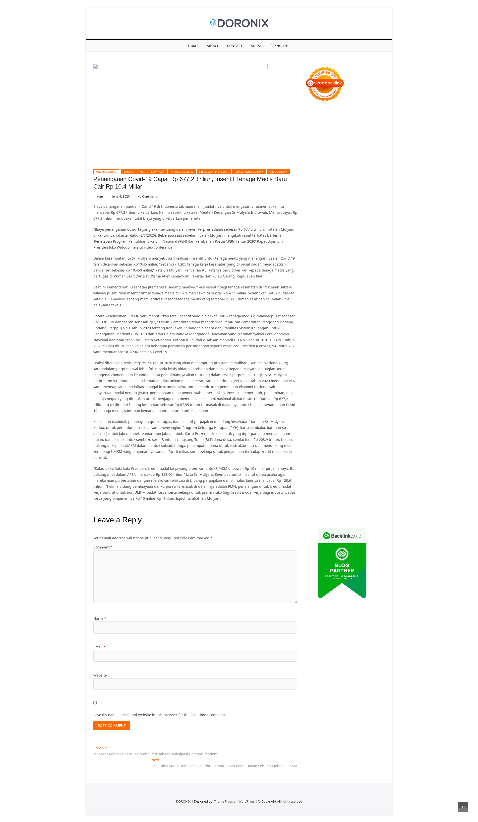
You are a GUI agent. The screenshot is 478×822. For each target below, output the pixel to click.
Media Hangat (316, 515)
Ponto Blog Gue (362, 281)
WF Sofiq (340, 228)
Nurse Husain (326, 216)
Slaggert (324, 198)
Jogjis (309, 192)
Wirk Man (342, 365)
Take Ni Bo (368, 138)
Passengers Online (354, 150)
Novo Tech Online (326, 222)
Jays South (323, 192)
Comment (103, 547)
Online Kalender (367, 287)
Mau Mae (312, 365)
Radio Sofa (360, 371)
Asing (353, 443)
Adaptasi (322, 437)
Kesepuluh (331, 491)
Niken (372, 365)
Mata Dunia (325, 359)
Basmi (310, 449)
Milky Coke (344, 311)
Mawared (341, 293)
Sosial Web (335, 413)
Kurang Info (353, 401)
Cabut (364, 455)
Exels (373, 240)
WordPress (247, 801)
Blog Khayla (314, 395)
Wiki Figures (335, 132)
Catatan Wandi (367, 383)
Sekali (369, 485)
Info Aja (324, 431)
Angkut (342, 443)
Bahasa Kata (339, 515)
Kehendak (313, 491)
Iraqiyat (329, 276)
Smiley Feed (364, 246)
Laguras (361, 240)
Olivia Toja (332, 180)
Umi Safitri (361, 425)
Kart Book (313, 246)
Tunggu (321, 473)
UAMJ (347, 317)
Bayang (332, 449)
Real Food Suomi (318, 293)
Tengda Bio (362, 258)
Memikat (312, 485)
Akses (373, 461)
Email (99, 647)
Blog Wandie (368, 395)
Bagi (371, 443)
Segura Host (342, 258)
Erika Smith (336, 252)
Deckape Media (372, 323)
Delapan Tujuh (370, 114)
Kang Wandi (315, 389)
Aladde (310, 198)
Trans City (357, 359)
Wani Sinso (370, 192)
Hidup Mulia (355, 234)
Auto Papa (358, 156)
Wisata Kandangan (341, 395)
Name (99, 618)
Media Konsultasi (344, 509)
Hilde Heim (359, 144)
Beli (342, 449)
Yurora (369, 180)
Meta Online (315, 186)
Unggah (369, 467)
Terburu (351, 455)
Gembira (327, 485)
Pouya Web (328, 270)
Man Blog (359, 365)
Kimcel (331, 120)
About (213, 46)
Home (193, 46)
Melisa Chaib (352, 180)
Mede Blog (348, 270)
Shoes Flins (362, 276)
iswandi (376, 371)
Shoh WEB (360, 216)
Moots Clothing (359, 210)
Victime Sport (369, 305)
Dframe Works (337, 144)
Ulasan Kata (348, 473)
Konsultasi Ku (316, 497)
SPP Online (344, 246)
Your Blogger (356, 413)
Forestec (333, 335)
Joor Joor (342, 281)
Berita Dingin (363, 497)
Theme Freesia (224, 801)
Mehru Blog (373, 174)
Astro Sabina (323, 162)
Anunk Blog (327, 114)
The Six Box (323, 305)
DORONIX (183, 801)
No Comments (147, 196)
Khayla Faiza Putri (348, 377)
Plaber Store (329, 138)
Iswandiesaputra (319, 377)
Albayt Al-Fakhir (335, 156)
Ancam (329, 443)
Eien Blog (312, 228)
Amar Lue (350, 264)
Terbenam (365, 449)
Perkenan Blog (317, 503)
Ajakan (333, 461)
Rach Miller (344, 240)
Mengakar (359, 461)
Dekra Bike (344, 287)
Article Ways (324, 287)
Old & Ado (362, 311)
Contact (235, 46)
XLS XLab (360, 317)
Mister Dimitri (359, 228)
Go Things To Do (326, 347)
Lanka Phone (348, 120)
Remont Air (364, 335)
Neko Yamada (357, 132)
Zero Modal (349, 138)
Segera (357, 485)
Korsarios (358, 293)
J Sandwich (325, 341)
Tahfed (327, 365)
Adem (345, 461)
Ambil (369, 437)
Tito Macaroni (352, 347)
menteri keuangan (152, 171)
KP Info (331, 204)
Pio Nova (344, 276)
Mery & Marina (369, 222)
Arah (363, 443)
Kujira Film (333, 264)
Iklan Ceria (365, 168)
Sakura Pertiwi (317, 425)
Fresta (338, 192)
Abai (343, 437)
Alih (360, 437)
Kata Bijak (334, 186)
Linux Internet (346, 341)
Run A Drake (338, 329)
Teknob (342, 359)
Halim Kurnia (341, 425)
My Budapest (316, 329)
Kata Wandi (344, 383)
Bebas (379, 449)
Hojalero (349, 222)
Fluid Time (313, 276)
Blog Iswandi (366, 389)
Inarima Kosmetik (332, 299)
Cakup (310, 461)
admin (100, 196)
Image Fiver (314, 120)
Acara (309, 437)
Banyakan (340, 479)
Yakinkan (343, 485)
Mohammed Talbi (319, 281)
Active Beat (326, 323)
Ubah (309, 473)
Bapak (310, 479)
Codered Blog (369, 270)
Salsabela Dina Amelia (323, 401)
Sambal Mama (367, 198)
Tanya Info (369, 509)
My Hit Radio (343, 198)
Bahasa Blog (340, 503)
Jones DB (341, 353)
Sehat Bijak (341, 431)
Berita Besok (315, 413)
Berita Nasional (328, 407)
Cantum (376, 455)
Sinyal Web (351, 407)
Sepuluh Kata (340, 497)
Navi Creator (339, 371)
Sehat (256, 46)
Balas (320, 449)
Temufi (317, 264)
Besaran (356, 479)
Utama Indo (314, 204)
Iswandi (371, 377)
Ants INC (330, 150)
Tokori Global (347, 323)
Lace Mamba (327, 126)
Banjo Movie (359, 329)
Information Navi (319, 353)
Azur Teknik (347, 114)
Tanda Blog (361, 503)
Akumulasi (313, 443)
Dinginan (323, 479)
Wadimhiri (313, 150)
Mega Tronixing (318, 258)
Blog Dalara (345, 162)
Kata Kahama (329, 168)
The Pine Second (361, 252)
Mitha (349, 186)
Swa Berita (313, 180)
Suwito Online (316, 371)
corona (129, 171)
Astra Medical (345, 305)
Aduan (321, 461)
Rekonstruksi (315, 234)
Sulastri (345, 216)
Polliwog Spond (352, 126)
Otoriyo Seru (324, 311)
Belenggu (313, 455)
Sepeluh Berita (317, 509)
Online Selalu (347, 419)
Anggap (311, 467)
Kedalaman (373, 479)
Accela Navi (314, 144)
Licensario (356, 299)
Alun (352, 437)
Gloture (328, 246)
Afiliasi (372, 431)
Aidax (343, 204)
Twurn (361, 162)
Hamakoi (312, 210)
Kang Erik (374, 359)
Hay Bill (347, 335)
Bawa (351, 449)
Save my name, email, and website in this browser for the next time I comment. (159, 714)
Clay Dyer (317, 335)
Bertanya (358, 431)
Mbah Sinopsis (367, 186)
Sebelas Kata (324, 419)
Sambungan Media (357, 491)
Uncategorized (106, 171)
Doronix (366, 120)
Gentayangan (369, 473)
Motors (310, 114)
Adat (335, 437)
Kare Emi (366, 264)
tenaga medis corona (248, 171)
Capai (357, 467)
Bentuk (338, 455)
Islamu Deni (352, 174)
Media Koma (372, 407)
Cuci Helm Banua (319, 383)
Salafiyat (348, 168)
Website (100, 675)
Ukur (333, 473)
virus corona (278, 171)
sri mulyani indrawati (214, 171)
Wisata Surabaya (364, 353)
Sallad (326, 228)
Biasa (326, 455)
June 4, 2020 (121, 196)
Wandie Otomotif (340, 389)
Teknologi (280, 46)
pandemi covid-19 (182, 171)
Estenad (375, 204)
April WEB (352, 192)
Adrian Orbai (315, 252)
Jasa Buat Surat (333, 210)
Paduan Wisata (372, 419)
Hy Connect (358, 204)
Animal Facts (331, 317)
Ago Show (335, 234)
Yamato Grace (329, 174)
